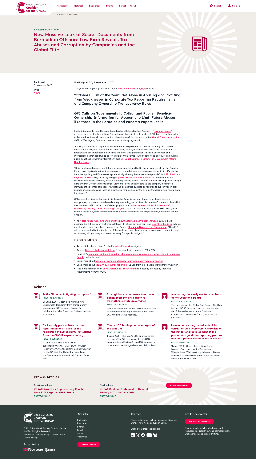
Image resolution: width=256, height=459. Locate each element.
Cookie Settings (31, 437)
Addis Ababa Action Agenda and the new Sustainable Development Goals (119, 220)
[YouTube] (149, 435)
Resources (94, 5)
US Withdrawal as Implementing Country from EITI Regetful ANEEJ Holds (59, 390)
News (37, 93)
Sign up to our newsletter (199, 421)
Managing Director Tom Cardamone (147, 227)
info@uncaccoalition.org (148, 429)
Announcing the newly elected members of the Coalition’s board (196, 296)
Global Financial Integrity (131, 88)
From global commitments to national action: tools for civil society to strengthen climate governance (131, 297)
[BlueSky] (155, 435)
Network (78, 5)
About (133, 5)
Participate (63, 5)
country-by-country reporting (111, 264)
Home (62, 14)
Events (109, 5)
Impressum (29, 434)
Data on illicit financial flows (100, 250)
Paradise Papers (162, 131)
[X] (138, 435)
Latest (122, 5)
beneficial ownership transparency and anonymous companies (129, 261)
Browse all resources (178, 385)
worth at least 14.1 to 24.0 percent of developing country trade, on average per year (122, 207)
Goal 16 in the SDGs (162, 224)
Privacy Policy (42, 434)
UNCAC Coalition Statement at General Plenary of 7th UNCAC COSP (124, 390)
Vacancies (82, 437)
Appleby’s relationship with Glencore (134, 177)
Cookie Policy (58, 434)
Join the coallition (88, 444)
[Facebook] (143, 435)
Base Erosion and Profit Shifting (120, 268)
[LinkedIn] (133, 435)
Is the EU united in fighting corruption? (67, 294)
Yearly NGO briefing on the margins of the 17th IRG (131, 327)
